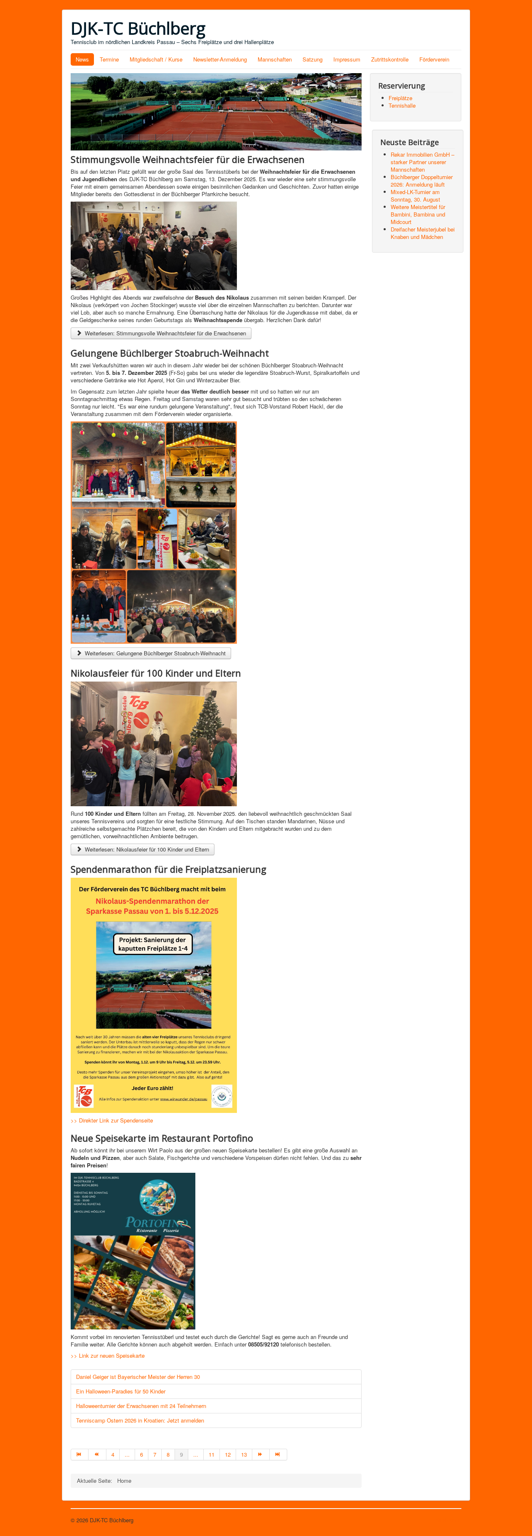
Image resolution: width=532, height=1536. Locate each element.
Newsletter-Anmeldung (220, 59)
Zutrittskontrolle (390, 59)
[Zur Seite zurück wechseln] (97, 1454)
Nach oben (448, 1520)
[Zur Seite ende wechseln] (278, 1454)
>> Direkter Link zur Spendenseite (112, 1120)
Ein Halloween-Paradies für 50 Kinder (120, 1391)
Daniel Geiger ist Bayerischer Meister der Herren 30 (138, 1377)
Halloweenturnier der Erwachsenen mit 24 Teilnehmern (141, 1406)
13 (244, 1454)
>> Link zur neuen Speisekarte (108, 1355)
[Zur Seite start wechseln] (80, 1454)
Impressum (346, 59)
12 (228, 1454)
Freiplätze (400, 98)
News (82, 59)
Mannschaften (275, 59)
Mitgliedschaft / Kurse (156, 59)
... (127, 1454)
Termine (109, 59)
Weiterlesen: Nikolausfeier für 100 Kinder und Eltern (146, 849)
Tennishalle (402, 105)
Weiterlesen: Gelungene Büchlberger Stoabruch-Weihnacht (154, 653)
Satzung (313, 59)
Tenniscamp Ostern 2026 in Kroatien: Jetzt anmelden (140, 1420)
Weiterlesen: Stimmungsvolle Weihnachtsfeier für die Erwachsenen (164, 333)
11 (211, 1454)
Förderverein (434, 59)
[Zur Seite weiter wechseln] (261, 1454)
